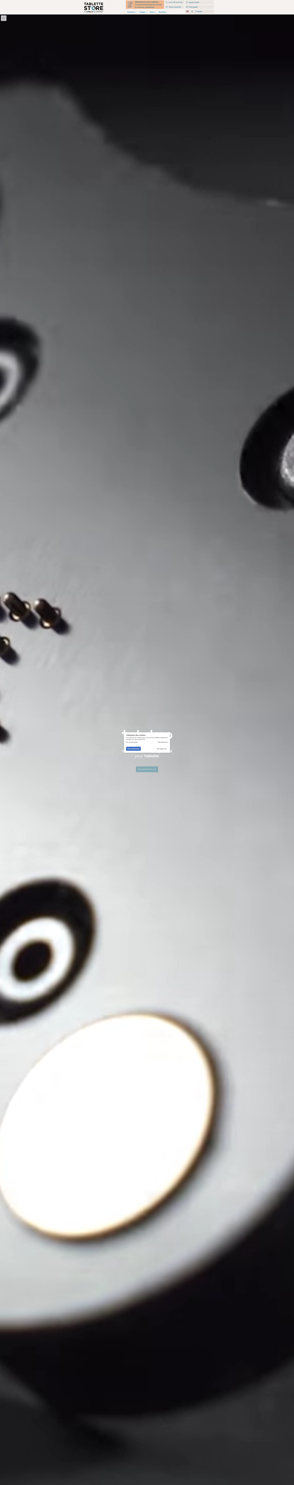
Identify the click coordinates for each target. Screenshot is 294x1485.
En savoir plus (147, 765)
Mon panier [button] (193, 7)
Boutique (162, 12)
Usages (142, 12)
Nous (152, 12)
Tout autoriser (133, 748)
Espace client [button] (193, 2)
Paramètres (163, 742)
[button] (199, 11)
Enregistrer (162, 748)
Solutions (131, 12)
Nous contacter (174, 7)
